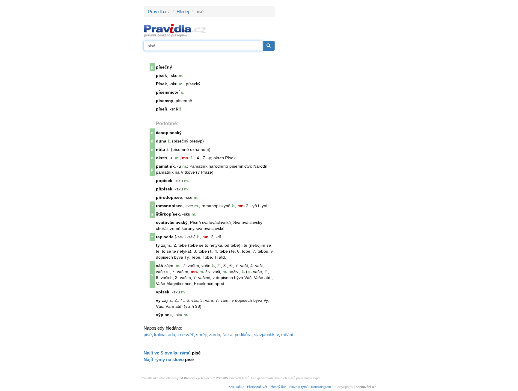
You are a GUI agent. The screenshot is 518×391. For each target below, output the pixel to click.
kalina (159, 334)
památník (165, 166)
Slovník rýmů (298, 387)
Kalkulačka (236, 387)
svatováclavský (172, 222)
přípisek (164, 189)
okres (161, 157)
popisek (164, 180)
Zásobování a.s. (365, 387)
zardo (214, 334)
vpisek (162, 292)
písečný (164, 67)
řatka (227, 334)
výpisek (164, 314)
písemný (164, 100)
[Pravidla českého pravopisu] (175, 30)
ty (158, 245)
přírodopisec (169, 197)
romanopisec (169, 205)
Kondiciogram (321, 387)
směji (201, 334)
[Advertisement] (329, 96)
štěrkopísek (168, 214)
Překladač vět (257, 387)
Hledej (183, 11)
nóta (160, 149)
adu (171, 334)
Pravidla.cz (159, 11)
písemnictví (168, 92)
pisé (148, 334)
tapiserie (165, 236)
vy (158, 300)
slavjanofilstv (266, 334)
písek (161, 75)
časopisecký (169, 132)
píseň (161, 109)
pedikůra (243, 334)
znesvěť (185, 334)
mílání (287, 334)
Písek (161, 83)
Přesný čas (278, 387)
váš (159, 265)
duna (161, 141)
